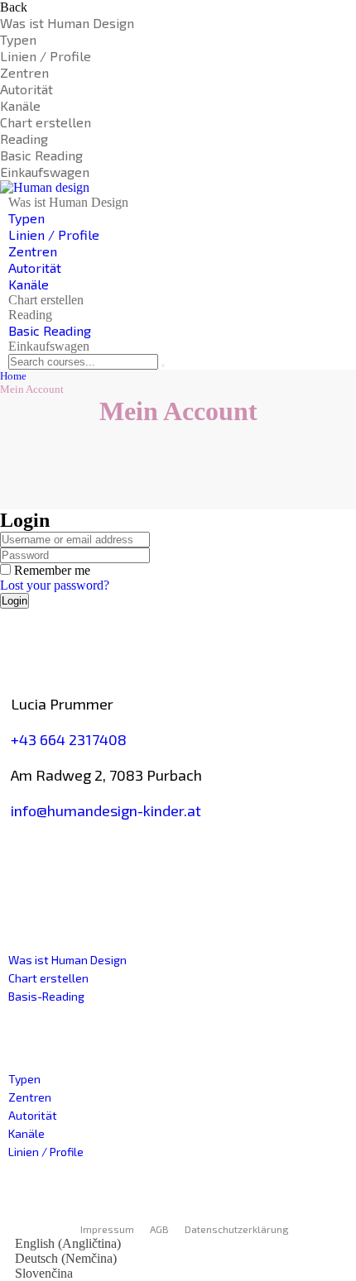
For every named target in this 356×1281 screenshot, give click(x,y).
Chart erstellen (45, 122)
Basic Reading (41, 155)
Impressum (107, 1229)
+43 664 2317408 (69, 739)
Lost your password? (54, 585)
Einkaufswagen (44, 171)
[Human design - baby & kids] (44, 187)
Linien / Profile (45, 56)
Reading (24, 138)
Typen (18, 39)
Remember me (50, 570)
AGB (159, 1229)
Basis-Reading (46, 996)
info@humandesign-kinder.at (106, 810)
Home (13, 376)
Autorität (26, 89)
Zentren (24, 72)
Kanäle (20, 105)
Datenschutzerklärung (237, 1229)
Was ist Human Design (67, 23)
